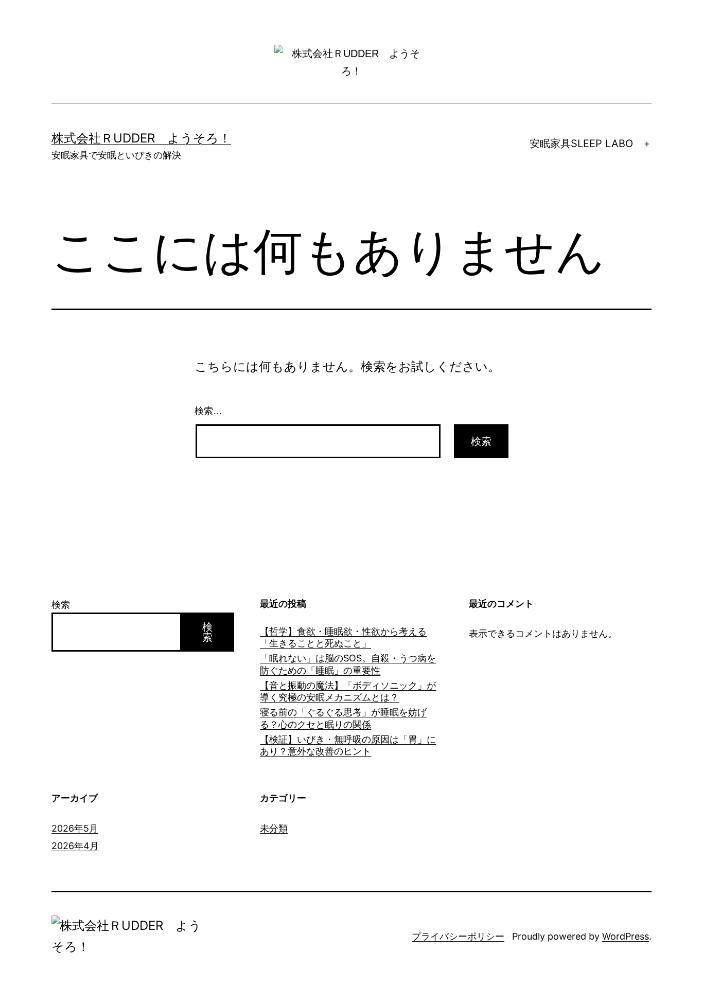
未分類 (274, 828)
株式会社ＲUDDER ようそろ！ (141, 138)
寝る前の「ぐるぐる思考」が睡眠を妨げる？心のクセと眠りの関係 (343, 718)
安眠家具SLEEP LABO (581, 143)
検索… (208, 411)
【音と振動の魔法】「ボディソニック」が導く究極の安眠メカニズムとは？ (348, 691)
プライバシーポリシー (458, 936)
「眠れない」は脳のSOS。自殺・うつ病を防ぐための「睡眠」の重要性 (348, 664)
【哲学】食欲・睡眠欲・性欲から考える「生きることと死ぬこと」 (343, 637)
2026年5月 (74, 828)
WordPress (625, 936)
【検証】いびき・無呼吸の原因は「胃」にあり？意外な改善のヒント (348, 745)
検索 (60, 604)
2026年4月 (75, 845)
